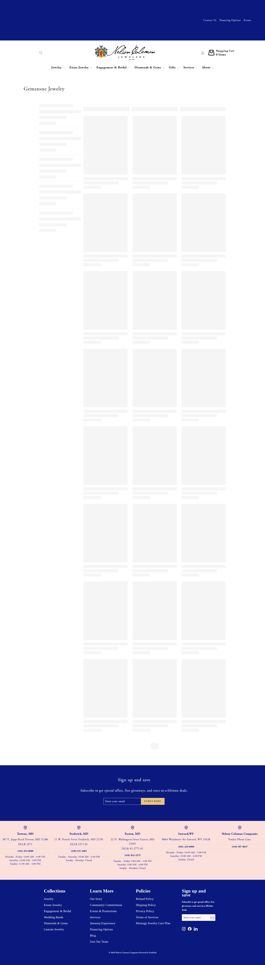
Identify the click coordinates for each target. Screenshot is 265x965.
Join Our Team (99, 941)
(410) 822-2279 (132, 855)
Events (247, 20)
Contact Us (209, 20)
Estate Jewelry (79, 67)
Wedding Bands (53, 917)
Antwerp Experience (102, 923)
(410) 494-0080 (25, 851)
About (206, 67)
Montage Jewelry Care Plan (153, 923)
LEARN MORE (93, 15)
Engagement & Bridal (112, 67)
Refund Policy (145, 898)
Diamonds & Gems (148, 67)
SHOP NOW (74, 35)
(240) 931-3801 (79, 851)
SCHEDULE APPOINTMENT (98, 5)
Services (189, 67)
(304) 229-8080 (186, 846)
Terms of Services (147, 917)
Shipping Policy (146, 905)
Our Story (96, 898)
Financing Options (230, 20)
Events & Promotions (103, 911)
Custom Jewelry (54, 929)
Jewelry (56, 67)
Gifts (173, 67)
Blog (93, 935)
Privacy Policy (145, 911)
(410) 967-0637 (240, 846)
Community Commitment (106, 905)
